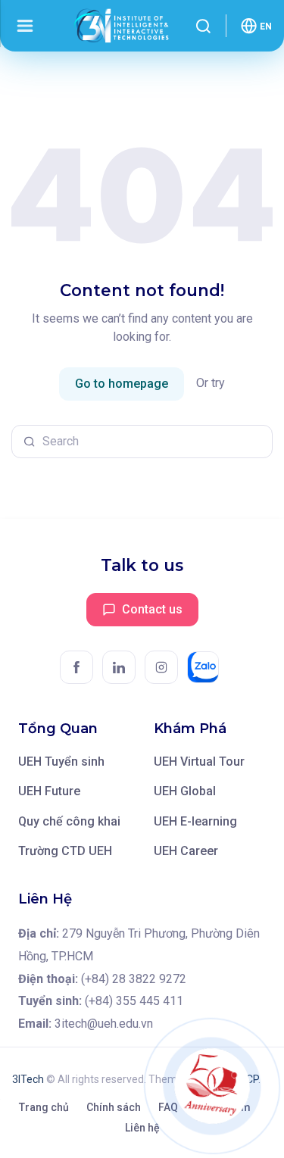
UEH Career (186, 851)
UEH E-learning (195, 821)
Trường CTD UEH (65, 851)
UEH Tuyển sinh (61, 761)
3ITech (28, 1079)
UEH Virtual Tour (199, 761)
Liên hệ (142, 1128)
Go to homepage (121, 383)
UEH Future (49, 791)
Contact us (152, 609)
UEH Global (185, 791)
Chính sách (113, 1107)
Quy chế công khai (69, 821)
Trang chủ (44, 1107)
